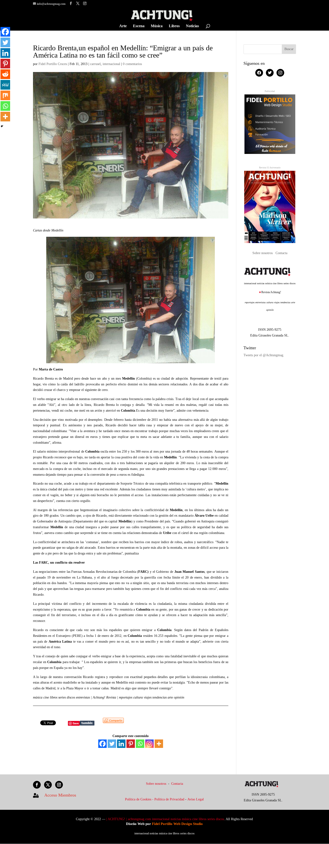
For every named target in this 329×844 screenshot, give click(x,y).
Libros (174, 26)
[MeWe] (5, 85)
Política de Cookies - (139, 799)
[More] (159, 743)
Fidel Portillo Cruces (53, 64)
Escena (139, 26)
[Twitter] (112, 743)
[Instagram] (149, 743)
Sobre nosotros (263, 253)
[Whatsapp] (140, 743)
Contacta (281, 253)
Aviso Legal (195, 799)
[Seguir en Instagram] (59, 785)
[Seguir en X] (48, 785)
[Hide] (2, 126)
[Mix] (5, 95)
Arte (123, 26)
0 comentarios (132, 64)
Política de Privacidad (169, 799)
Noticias (192, 26)
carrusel (95, 64)
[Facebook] (102, 743)
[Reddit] (5, 74)
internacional (111, 64)
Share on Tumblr (87, 723)
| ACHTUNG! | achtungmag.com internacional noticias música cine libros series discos (165, 819)
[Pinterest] (130, 743)
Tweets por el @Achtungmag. (263, 355)
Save (76, 723)
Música (157, 26)
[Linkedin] (121, 743)
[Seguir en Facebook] (37, 785)
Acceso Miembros (60, 795)
